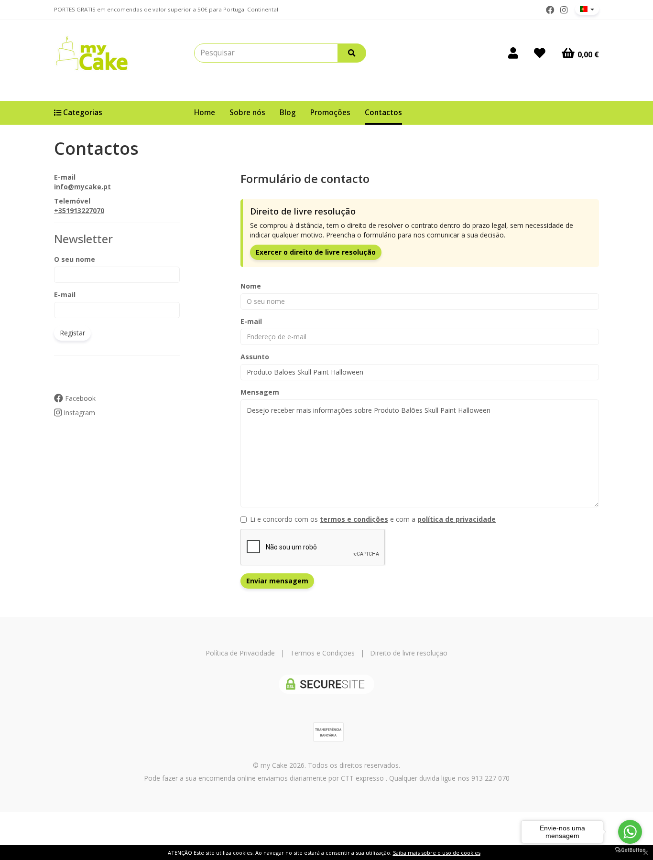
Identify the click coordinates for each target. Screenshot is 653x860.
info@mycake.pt (82, 186)
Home (204, 113)
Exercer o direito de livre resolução (316, 252)
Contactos (383, 113)
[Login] (513, 53)
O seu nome (74, 259)
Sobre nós (247, 113)
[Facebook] (550, 10)
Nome (250, 285)
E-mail (65, 294)
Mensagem (259, 392)
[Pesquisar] (351, 53)
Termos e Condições (322, 652)
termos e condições (354, 519)
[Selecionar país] (587, 9)
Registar (72, 332)
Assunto (254, 356)
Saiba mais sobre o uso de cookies (436, 852)
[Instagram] (563, 10)
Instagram (78, 412)
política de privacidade (456, 519)
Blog (288, 113)
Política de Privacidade (240, 652)
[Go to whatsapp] (630, 832)
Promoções (330, 113)
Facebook (79, 398)
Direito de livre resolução (408, 652)
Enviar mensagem (277, 580)
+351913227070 (79, 210)
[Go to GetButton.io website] (630, 850)
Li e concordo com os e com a (373, 519)
